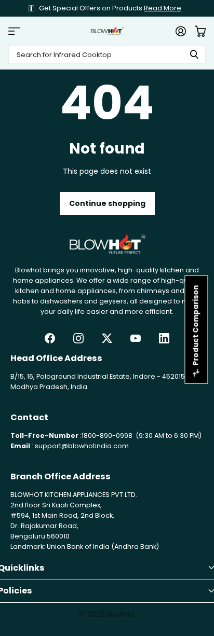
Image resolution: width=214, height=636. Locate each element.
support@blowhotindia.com (82, 445)
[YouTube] (135, 338)
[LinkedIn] (164, 338)
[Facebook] (49, 338)
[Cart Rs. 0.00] (200, 31)
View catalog (14, 30)
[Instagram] (78, 338)
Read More (162, 8)
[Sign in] (180, 31)
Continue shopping (107, 203)
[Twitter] (107, 338)
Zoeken (194, 54)
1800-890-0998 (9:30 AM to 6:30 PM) (142, 435)
